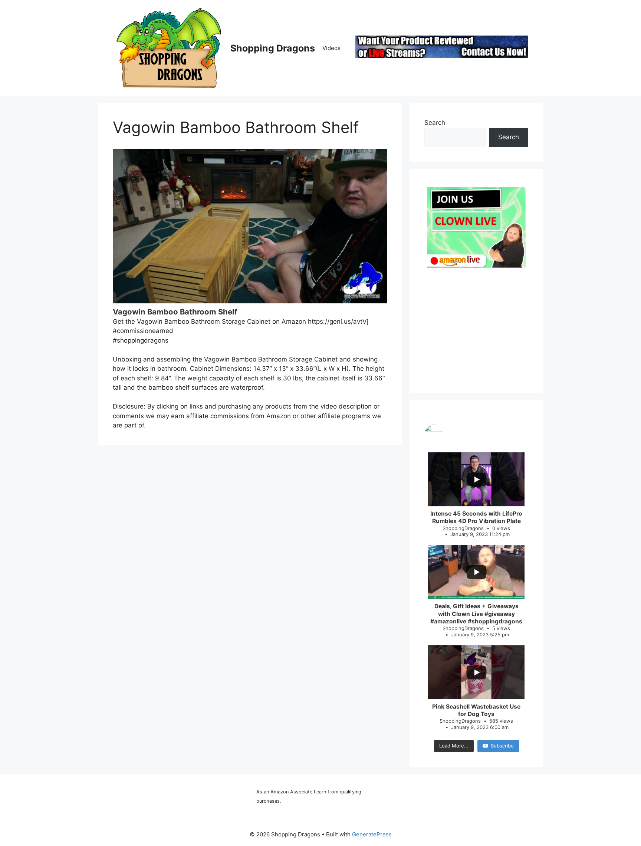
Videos (331, 47)
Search (434, 122)
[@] (476, 433)
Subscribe (502, 746)
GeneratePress (372, 834)
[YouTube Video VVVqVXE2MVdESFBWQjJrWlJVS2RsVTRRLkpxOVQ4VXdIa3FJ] (250, 226)
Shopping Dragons (272, 48)
